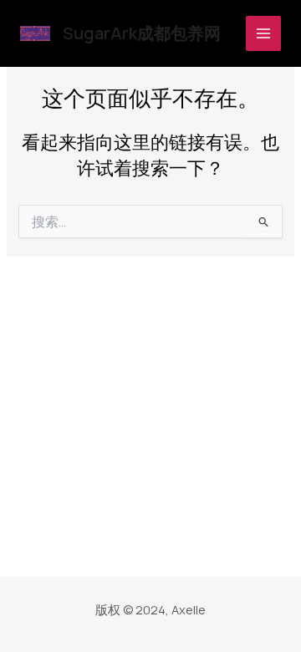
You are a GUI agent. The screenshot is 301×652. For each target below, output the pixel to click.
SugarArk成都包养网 (142, 33)
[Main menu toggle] (263, 33)
